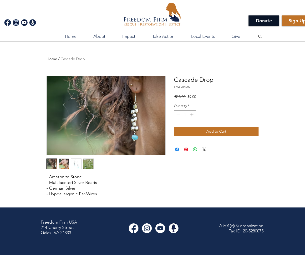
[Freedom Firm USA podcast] (173, 228)
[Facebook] (133, 228)
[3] (24, 22)
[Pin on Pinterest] (186, 149)
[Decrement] (178, 115)
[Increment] (192, 115)
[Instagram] (147, 228)
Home (51, 59)
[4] (32, 22)
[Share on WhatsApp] (195, 149)
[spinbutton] (185, 115)
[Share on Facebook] (177, 149)
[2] (16, 22)
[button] (129, 36)
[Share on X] (204, 149)
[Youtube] (160, 228)
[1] (7, 22)
